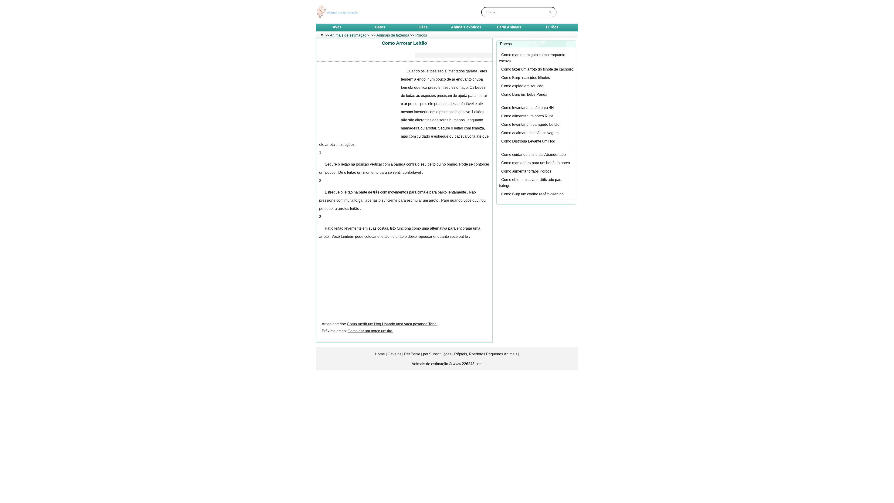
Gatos (380, 27)
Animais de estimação (348, 35)
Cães (423, 27)
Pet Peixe (412, 354)
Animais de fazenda (392, 35)
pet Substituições (437, 354)
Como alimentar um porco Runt (527, 116)
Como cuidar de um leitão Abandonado (533, 154)
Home (380, 354)
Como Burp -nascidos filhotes (525, 78)
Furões (552, 27)
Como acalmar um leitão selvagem (530, 133)
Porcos (421, 35)
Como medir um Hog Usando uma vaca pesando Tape (392, 324)
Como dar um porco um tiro (370, 331)
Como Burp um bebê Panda (524, 94)
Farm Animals (509, 27)
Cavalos (394, 354)
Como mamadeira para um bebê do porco (535, 163)
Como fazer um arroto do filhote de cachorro (537, 69)
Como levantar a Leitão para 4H (527, 108)
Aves (337, 27)
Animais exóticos (466, 27)
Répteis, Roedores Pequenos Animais (485, 354)
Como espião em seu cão (522, 86)
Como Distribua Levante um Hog (528, 141)
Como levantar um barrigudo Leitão (530, 124)
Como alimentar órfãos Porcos (526, 171)
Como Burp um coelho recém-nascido (532, 194)
